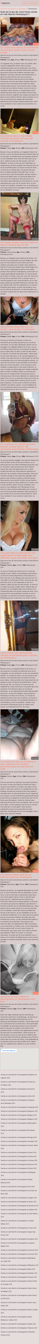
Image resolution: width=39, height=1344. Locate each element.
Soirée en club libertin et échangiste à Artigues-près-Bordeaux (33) (18, 1101)
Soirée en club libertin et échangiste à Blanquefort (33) (19, 1124)
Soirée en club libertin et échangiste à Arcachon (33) (18, 1090)
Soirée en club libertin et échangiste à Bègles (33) (18, 1115)
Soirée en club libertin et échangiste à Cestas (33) (18, 1156)
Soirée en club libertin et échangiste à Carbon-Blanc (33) (19, 1146)
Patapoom (5, 3)
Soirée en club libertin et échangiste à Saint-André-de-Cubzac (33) (19, 1282)
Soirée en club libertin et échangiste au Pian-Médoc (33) (19, 1215)
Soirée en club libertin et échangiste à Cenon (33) (18, 1152)
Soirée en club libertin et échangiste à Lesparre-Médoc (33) (18, 1244)
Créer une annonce (30, 3)
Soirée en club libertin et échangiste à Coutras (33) (19, 1160)
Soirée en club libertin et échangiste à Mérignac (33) (19, 1265)
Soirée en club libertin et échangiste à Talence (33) (19, 1328)
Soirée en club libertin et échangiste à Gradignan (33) (18, 1173)
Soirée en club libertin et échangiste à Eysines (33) (19, 1164)
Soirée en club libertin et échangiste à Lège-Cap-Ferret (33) (18, 1233)
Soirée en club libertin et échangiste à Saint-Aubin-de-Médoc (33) (19, 1289)
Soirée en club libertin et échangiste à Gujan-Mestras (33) (17, 1181)
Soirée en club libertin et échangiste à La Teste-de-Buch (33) (19, 1192)
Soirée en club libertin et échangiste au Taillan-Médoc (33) (17, 1222)
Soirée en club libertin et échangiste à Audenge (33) (19, 1107)
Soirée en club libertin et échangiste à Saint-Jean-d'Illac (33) (19, 1304)
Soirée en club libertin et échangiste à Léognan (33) (19, 1239)
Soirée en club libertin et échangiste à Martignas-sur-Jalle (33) (18, 1259)
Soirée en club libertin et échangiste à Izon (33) (18, 1187)
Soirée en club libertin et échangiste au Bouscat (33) (19, 1206)
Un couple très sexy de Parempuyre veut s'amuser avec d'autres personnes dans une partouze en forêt (18, 765)
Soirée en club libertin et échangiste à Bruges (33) (19, 1137)
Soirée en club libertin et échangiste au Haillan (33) (19, 1210)
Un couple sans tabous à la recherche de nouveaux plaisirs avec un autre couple (19, 50)
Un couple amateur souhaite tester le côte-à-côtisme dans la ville (18, 243)
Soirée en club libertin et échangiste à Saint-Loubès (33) (19, 1311)
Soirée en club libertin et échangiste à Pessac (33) (19, 1277)
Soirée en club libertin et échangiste (13, 9)
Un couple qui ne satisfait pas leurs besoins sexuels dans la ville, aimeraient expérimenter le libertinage (19, 446)
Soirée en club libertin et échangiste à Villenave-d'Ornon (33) (18, 1333)
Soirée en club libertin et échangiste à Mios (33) (18, 1269)
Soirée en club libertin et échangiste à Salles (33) (18, 1324)
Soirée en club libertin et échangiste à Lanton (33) (18, 1202)
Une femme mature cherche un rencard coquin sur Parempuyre (16, 875)
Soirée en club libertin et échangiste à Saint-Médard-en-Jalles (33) (16, 1318)
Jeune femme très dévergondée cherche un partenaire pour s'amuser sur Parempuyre (18, 655)
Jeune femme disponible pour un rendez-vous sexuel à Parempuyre (17, 327)
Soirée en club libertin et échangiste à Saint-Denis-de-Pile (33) (19, 1296)
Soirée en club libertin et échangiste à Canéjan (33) (19, 1141)
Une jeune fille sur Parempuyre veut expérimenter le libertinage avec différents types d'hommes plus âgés (18, 555)
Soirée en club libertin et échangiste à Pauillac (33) (19, 1273)
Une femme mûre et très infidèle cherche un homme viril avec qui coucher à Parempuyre (16, 138)
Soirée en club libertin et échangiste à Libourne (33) (19, 1250)
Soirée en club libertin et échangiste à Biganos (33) (19, 1119)
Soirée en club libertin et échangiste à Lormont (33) (19, 1254)
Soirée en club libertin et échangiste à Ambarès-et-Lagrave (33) (19, 1076)
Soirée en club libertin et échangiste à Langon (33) (19, 1198)
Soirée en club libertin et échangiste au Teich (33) (18, 1228)
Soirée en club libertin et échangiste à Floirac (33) (18, 1168)
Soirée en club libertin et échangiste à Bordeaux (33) (18, 1131)
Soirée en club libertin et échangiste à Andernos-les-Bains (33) (18, 1083)
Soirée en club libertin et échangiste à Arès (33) (18, 1096)
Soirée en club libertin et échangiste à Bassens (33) (19, 1111)
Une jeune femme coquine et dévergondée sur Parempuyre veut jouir (17, 999)
